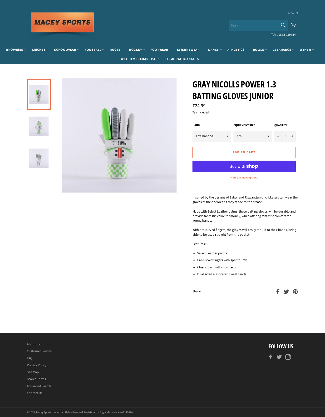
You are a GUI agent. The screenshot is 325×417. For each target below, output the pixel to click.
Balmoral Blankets (181, 59)
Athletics (236, 49)
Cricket (39, 49)
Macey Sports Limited (48, 412)
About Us (33, 344)
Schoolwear (65, 49)
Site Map (33, 372)
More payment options (244, 178)
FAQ (29, 358)
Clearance (282, 49)
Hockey (136, 49)
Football (93, 49)
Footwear (159, 49)
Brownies (15, 49)
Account (293, 13)
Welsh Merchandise (139, 59)
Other (306, 49)
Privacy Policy (36, 365)
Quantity (280, 125)
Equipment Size (244, 125)
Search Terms (36, 379)
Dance (214, 49)
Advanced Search (39, 386)
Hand (196, 125)
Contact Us (34, 393)
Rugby (115, 49)
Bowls (259, 49)
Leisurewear (189, 49)
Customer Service (39, 351)
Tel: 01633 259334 (283, 34)
